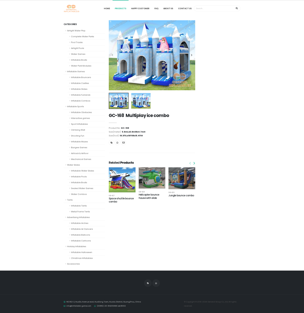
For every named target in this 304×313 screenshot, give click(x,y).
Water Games (78, 54)
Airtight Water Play (76, 30)
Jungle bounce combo (181, 195)
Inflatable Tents (79, 205)
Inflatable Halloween (81, 252)
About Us (168, 8)
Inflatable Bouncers (81, 77)
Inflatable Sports (75, 106)
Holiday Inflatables (76, 246)
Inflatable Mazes (79, 141)
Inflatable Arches (79, 223)
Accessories (73, 263)
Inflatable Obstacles (81, 112)
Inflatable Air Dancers (82, 229)
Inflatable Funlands (80, 95)
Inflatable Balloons (80, 235)
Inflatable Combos (80, 100)
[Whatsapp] (117, 142)
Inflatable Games (76, 71)
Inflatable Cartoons (81, 240)
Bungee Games (79, 147)
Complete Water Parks (82, 36)
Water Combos (79, 194)
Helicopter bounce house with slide (149, 196)
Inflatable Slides (79, 89)
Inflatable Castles (80, 83)
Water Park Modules (81, 65)
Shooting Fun (77, 135)
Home (107, 8)
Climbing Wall (78, 130)
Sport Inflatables (79, 124)
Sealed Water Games (82, 188)
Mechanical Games (81, 159)
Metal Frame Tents (80, 211)
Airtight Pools (77, 48)
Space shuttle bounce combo (121, 200)
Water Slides (73, 165)
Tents (70, 200)
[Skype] (111, 142)
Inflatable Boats (79, 60)
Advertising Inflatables (78, 217)
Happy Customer (140, 8)
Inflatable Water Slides (82, 170)
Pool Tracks (77, 42)
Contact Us (185, 8)
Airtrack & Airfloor (80, 153)
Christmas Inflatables (82, 258)
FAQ (156, 8)
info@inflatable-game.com (78, 306)
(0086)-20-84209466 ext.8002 (111, 306)
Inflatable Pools (79, 176)
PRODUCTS (120, 8)
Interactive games (80, 118)
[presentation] (112, 55)
